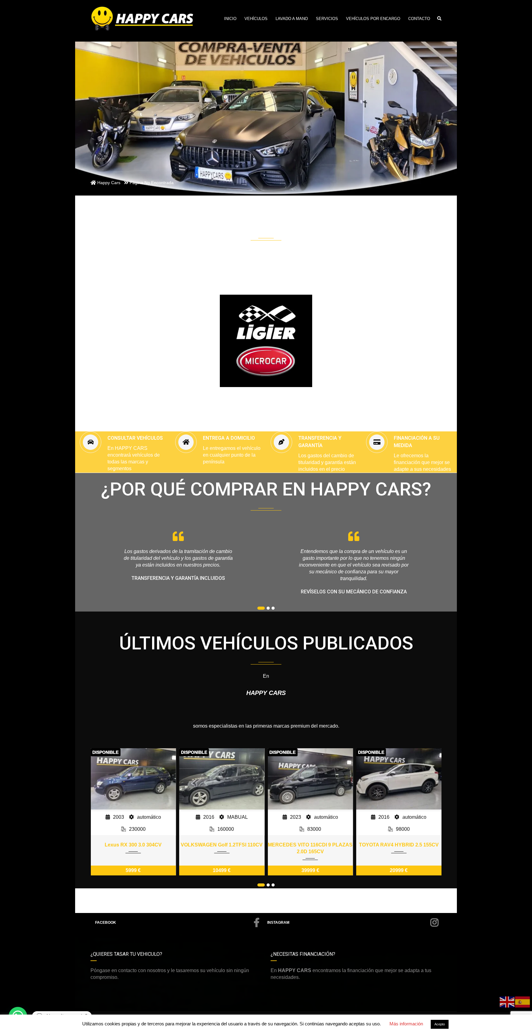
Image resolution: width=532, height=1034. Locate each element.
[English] (507, 1001)
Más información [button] (406, 1023)
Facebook (105, 922)
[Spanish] (522, 1001)
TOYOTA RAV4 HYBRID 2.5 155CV (399, 844)
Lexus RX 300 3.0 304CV (133, 844)
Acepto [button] (439, 1024)
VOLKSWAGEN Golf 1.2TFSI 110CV (222, 844)
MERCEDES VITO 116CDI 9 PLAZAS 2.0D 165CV (310, 848)
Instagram (278, 922)
